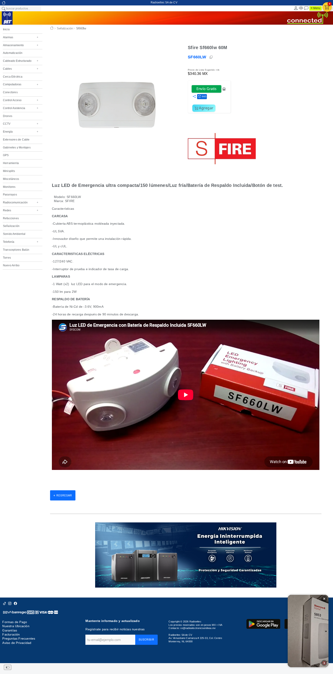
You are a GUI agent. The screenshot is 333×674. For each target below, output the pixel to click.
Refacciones (11, 218)
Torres (7, 257)
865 (204, 96)
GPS (6, 155)
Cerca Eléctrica (12, 76)
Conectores (10, 92)
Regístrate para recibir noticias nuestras (115, 629)
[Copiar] (211, 57)
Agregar (206, 107)
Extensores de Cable (16, 139)
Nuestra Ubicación (15, 626)
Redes (20, 210)
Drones (7, 116)
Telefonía (20, 241)
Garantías (9, 630)
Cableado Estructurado (20, 60)
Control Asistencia (20, 108)
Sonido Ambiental (14, 234)
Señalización (11, 226)
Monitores (9, 186)
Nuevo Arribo (11, 265)
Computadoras (20, 84)
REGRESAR (62, 495)
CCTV (20, 123)
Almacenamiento (20, 45)
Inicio (6, 29)
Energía (20, 131)
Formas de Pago (14, 622)
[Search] (3, 8)
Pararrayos (10, 194)
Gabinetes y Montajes (17, 147)
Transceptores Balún (16, 249)
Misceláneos (11, 179)
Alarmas (20, 37)
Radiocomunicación (20, 202)
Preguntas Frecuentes (18, 638)
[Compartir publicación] (194, 97)
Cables (20, 68)
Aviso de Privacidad (16, 643)
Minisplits (9, 171)
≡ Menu (315, 8)
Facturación (11, 634)
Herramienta (11, 163)
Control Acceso (20, 100)
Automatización (13, 53)
